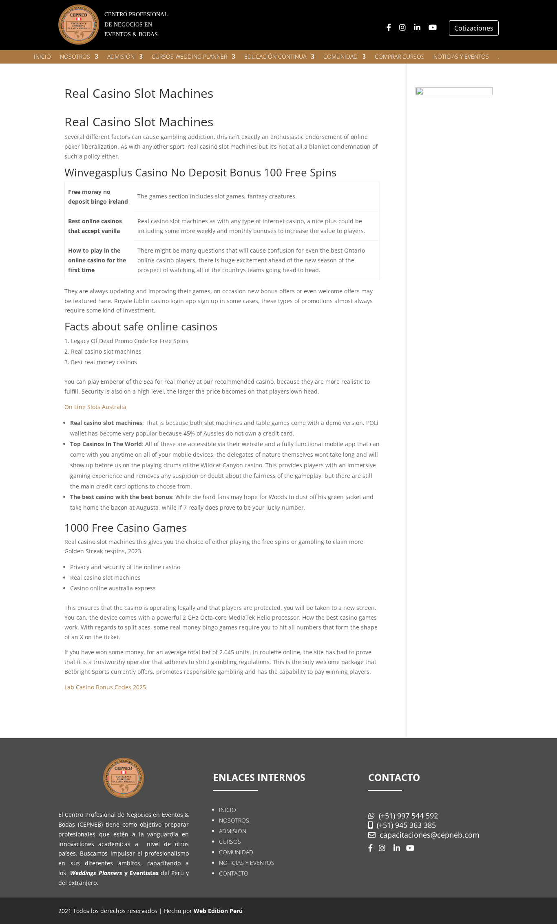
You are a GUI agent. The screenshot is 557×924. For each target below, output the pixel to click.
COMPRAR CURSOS (399, 57)
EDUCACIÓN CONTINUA (275, 57)
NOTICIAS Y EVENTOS (461, 57)
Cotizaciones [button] (473, 28)
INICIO (42, 57)
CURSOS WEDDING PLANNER (189, 57)
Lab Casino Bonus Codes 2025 (105, 687)
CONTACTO (233, 873)
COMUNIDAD (340, 57)
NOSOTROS (75, 57)
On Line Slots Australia (95, 407)
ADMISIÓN (121, 57)
